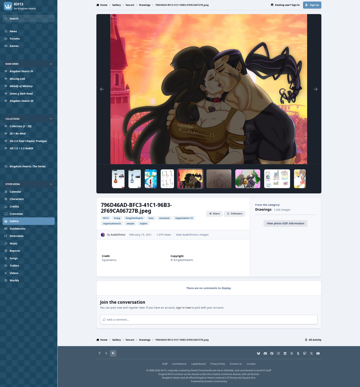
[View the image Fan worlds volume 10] (277, 178)
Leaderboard (198, 363)
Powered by (209, 381)
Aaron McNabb (225, 370)
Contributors (179, 363)
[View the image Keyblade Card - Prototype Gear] (134, 178)
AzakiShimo (118, 234)
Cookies (251, 363)
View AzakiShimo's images (192, 234)
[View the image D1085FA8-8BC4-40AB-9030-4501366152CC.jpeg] (218, 178)
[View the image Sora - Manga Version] (300, 178)
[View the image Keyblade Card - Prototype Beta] (118, 178)
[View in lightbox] (208, 89)
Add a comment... (117, 319)
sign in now (183, 307)
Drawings (263, 209)
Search (14, 18)
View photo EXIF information (285, 223)
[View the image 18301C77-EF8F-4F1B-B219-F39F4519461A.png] (247, 178)
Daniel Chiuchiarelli (201, 370)
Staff (164, 363)
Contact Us (236, 363)
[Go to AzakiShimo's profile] (103, 235)
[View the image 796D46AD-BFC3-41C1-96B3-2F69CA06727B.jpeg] (190, 178)
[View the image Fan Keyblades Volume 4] (167, 178)
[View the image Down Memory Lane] (151, 178)
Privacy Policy (217, 363)
